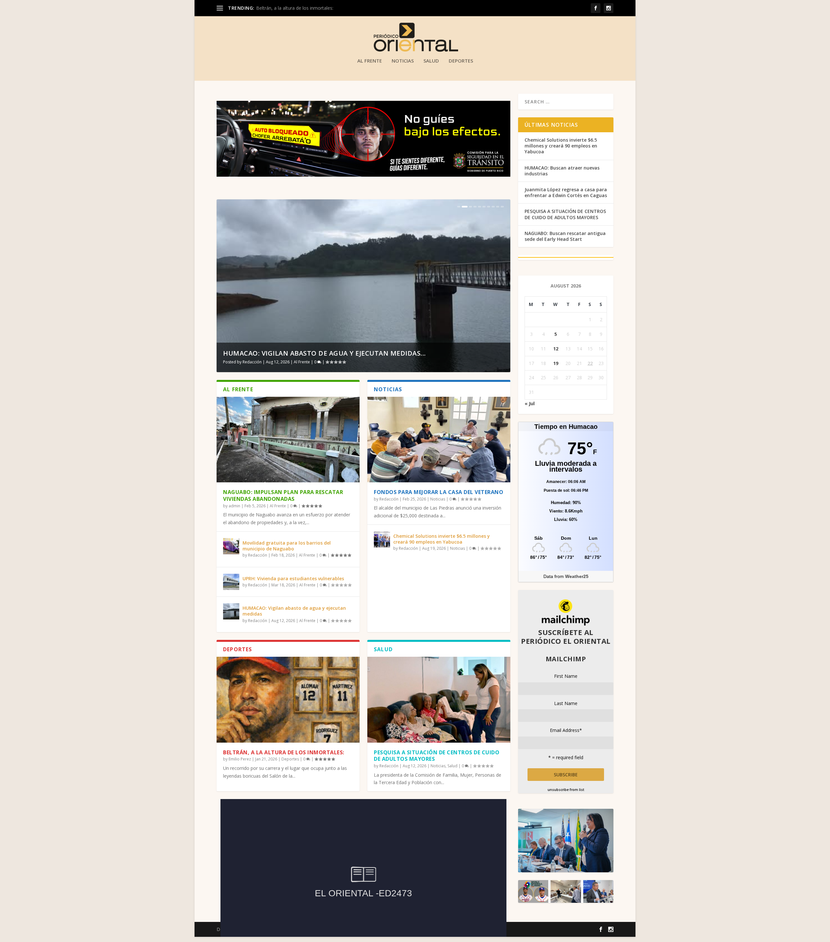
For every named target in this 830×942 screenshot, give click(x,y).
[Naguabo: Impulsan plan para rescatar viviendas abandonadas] (288, 439)
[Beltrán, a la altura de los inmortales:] (288, 699)
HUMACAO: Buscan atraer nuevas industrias (562, 171)
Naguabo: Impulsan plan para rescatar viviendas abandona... (319, 8)
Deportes (461, 61)
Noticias (403, 61)
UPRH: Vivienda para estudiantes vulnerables (293, 578)
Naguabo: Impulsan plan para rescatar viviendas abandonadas (283, 495)
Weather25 (576, 576)
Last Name (565, 703)
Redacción (252, 362)
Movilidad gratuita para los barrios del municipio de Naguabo (287, 546)
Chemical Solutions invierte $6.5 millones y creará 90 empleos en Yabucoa (441, 539)
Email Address (566, 730)
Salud (431, 61)
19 (555, 363)
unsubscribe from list (566, 789)
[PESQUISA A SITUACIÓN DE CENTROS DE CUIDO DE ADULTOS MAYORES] (438, 699)
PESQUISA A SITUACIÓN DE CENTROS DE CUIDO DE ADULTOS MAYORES (436, 756)
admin (234, 506)
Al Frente (369, 61)
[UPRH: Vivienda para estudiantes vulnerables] (231, 582)
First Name (565, 676)
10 (502, 206)
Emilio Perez (240, 759)
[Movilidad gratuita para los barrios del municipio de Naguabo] (231, 546)
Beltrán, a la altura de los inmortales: (283, 752)
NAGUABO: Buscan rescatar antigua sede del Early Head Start (565, 236)
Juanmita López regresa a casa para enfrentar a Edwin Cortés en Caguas (566, 192)
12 (555, 349)
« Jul (530, 403)
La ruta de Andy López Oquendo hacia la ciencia (312, 353)
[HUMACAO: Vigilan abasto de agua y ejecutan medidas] (231, 611)
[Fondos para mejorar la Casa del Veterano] (438, 439)
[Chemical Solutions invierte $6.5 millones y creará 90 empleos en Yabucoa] (382, 539)
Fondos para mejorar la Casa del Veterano (438, 492)
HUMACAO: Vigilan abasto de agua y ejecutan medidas (294, 611)
